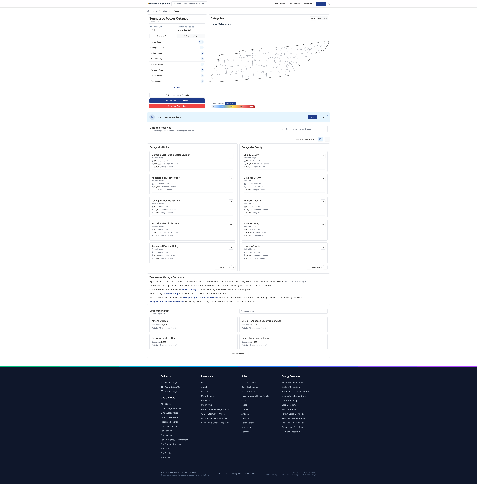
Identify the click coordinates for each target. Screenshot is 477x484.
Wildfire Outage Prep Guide (214, 418)
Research (205, 400)
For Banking (166, 453)
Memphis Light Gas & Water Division (200, 297)
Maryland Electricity (291, 431)
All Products (166, 404)
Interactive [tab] (322, 18)
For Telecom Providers (171, 444)
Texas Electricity (289, 400)
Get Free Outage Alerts (178, 101)
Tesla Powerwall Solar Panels (255, 396)
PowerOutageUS (172, 387)
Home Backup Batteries (293, 382)
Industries (308, 4)
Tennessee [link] (178, 11)
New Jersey (247, 427)
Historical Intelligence (171, 426)
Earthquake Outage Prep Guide (216, 423)
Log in (321, 4)
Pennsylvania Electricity (293, 414)
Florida (244, 409)
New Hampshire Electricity (294, 418)
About (204, 387)
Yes (312, 117)
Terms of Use (222, 473)
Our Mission (280, 4)
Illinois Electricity (290, 409)
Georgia (245, 431)
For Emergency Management (174, 439)
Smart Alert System (170, 417)
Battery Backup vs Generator (295, 391)
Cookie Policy (250, 473)
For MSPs (165, 448)
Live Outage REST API (171, 408)
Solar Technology (249, 387)
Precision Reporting (170, 422)
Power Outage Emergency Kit (215, 409)
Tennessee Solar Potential (178, 95)
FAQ (203, 382)
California (246, 400)
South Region (164, 11)
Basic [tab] (313, 18)
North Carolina (248, 423)
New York (246, 418)
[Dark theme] (329, 4)
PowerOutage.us (172, 391)
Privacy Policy (236, 473)
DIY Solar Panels (249, 382)
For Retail (165, 457)
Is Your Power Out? (178, 106)
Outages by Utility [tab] (190, 36)
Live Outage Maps (169, 413)
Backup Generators (291, 387)
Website (155, 328)
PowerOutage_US (172, 382)
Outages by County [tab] (163, 36)
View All (177, 87)
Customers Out (218, 103)
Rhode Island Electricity (293, 423)
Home (152, 11)
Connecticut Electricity (292, 427)
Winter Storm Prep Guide (213, 414)
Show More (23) (237, 353)
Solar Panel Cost (249, 391)
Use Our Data (294, 4)
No (323, 117)
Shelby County (189, 289)
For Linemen (166, 435)
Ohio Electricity (289, 405)
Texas (244, 405)
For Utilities (166, 430)
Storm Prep (206, 405)
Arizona (245, 414)
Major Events (207, 396)
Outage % (230, 103)
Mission (204, 391)
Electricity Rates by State (294, 396)
